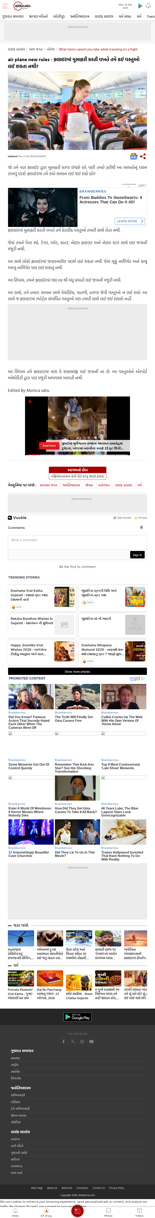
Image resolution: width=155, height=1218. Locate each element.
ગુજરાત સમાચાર (13, 16)
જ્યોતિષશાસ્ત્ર (79, 16)
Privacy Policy (116, 1188)
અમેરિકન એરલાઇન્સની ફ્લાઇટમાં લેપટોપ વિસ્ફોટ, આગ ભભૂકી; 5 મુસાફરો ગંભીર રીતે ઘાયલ (137, 953)
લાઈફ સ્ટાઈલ (104, 16)
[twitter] (72, 1041)
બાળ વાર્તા (16, 1173)
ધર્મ (139, 16)
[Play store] (140, 6)
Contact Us (99, 1188)
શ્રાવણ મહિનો (38, 16)
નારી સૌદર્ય (17, 1146)
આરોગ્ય (15, 1139)
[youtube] (82, 1041)
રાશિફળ (15, 1102)
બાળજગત (16, 1166)
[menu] (6, 6)
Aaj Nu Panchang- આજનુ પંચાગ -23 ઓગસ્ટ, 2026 (49, 993)
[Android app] (77, 1017)
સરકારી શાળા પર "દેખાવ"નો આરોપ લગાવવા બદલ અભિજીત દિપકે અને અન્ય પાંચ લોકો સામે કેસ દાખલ (107, 953)
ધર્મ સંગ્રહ (125, 16)
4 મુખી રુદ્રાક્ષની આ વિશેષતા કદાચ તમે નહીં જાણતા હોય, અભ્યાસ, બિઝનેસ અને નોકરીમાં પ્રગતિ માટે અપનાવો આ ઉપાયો (107, 993)
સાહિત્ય (15, 1159)
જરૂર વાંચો (21, 925)
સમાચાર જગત (48, 485)
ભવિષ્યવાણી (18, 1095)
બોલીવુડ (59, 16)
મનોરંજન (104, 485)
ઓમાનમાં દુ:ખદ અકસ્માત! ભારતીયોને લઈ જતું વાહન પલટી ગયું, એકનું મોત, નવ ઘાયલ (50, 953)
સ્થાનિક (15, 1071)
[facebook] (63, 1041)
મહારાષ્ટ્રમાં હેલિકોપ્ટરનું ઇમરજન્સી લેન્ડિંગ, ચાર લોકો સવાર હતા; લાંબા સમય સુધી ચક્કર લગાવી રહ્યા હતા (20, 953)
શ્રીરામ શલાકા (18, 1115)
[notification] (149, 6)
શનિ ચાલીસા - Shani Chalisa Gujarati (79, 996)
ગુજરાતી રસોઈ (19, 1152)
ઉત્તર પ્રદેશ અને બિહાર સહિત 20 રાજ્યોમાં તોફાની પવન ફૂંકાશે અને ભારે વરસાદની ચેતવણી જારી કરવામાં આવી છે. (79, 953)
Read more (49, 445)
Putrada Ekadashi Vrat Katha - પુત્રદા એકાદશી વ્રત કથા (20, 993)
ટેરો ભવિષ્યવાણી (20, 1108)
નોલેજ (51, 49)
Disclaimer (82, 1188)
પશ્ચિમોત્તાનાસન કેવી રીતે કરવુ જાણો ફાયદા (77, 476)
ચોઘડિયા (16, 1122)
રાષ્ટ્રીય (14, 1065)
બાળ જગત (36, 49)
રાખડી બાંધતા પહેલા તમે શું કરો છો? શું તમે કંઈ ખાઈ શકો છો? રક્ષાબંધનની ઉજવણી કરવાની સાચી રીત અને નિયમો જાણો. (137, 993)
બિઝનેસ (16, 1078)
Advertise (67, 1188)
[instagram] (91, 1041)
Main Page (37, 1188)
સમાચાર (15, 1058)
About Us (52, 1188)
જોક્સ (89, 485)
